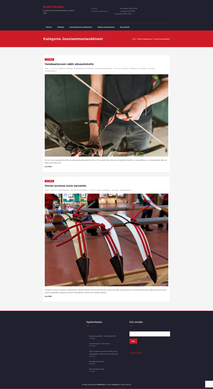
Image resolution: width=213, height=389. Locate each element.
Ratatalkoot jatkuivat (96, 361)
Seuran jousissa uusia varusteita (65, 185)
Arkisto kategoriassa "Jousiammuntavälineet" (153, 39)
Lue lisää (48, 166)
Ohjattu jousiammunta (106, 27)
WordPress (101, 384)
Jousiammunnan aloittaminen (81, 27)
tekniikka (143, 68)
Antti (47, 68)
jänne (100, 190)
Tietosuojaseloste (135, 353)
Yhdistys (60, 27)
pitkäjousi (106, 190)
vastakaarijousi (50, 71)
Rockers (115, 384)
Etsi (133, 341)
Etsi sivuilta (136, 321)
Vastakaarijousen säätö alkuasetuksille (69, 64)
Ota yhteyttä (124, 27)
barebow (125, 68)
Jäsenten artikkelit (66, 68)
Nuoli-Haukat (53, 7)
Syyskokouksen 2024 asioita (99, 344)
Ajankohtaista (64, 190)
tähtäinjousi (134, 68)
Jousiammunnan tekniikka (84, 68)
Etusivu (49, 27)
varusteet (151, 68)
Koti (134, 39)
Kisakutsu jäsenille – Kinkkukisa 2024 (102, 336)
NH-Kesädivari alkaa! (96, 369)
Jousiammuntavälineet (103, 68)
